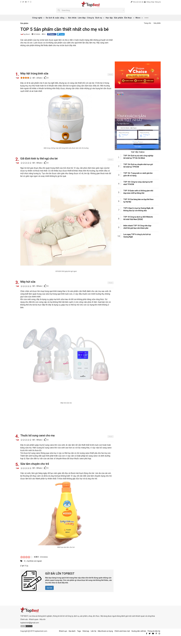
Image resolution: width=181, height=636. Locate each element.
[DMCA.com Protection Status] (26, 626)
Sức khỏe (72, 18)
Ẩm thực (128, 18)
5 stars (30, 77)
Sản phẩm (118, 18)
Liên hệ (93, 631)
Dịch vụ (98, 18)
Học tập (109, 18)
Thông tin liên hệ (153, 631)
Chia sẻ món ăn (138, 2)
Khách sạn (63, 631)
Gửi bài (49, 588)
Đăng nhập (150, 2)
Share (52, 34)
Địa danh (72, 631)
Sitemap (85, 631)
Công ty (90, 18)
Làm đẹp (82, 18)
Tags (79, 631)
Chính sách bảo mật (122, 631)
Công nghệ (37, 18)
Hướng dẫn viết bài (139, 631)
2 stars (24, 77)
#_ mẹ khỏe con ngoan (33, 561)
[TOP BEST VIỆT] (90, 4)
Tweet (61, 34)
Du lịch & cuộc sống (55, 18)
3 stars (26, 77)
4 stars (28, 77)
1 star (21, 77)
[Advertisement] (67, 59)
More (138, 18)
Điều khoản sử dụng (105, 631)
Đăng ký (158, 2)
